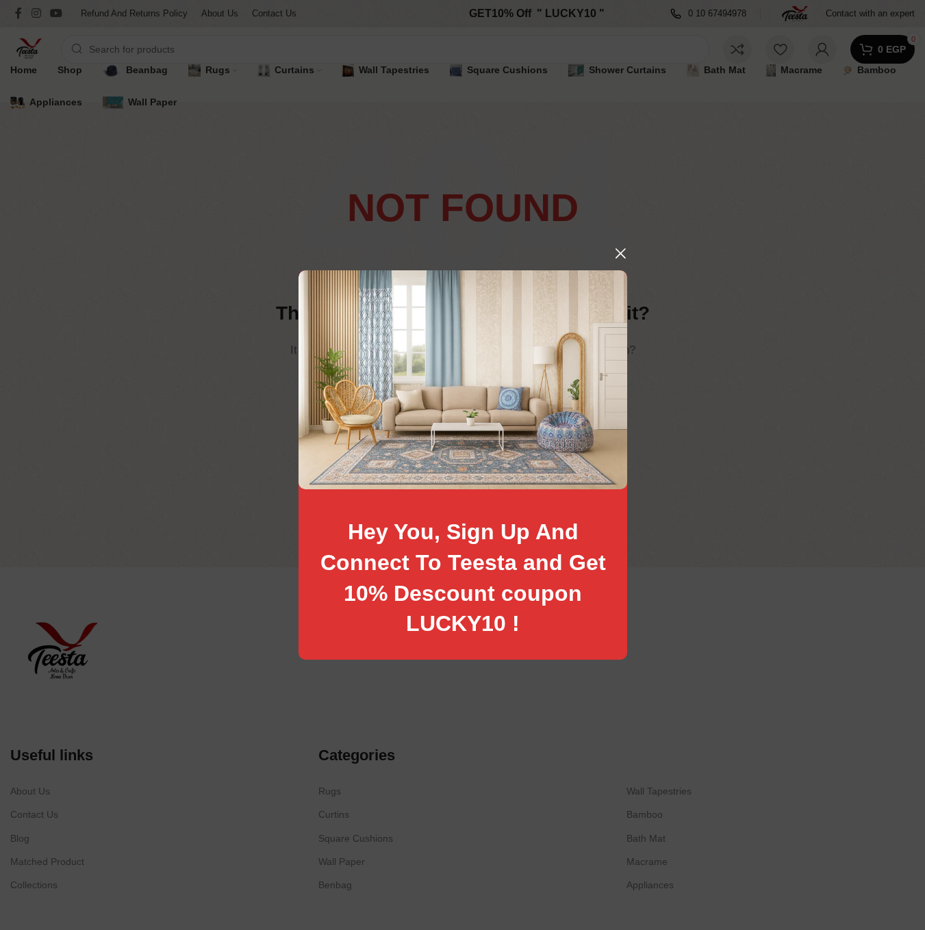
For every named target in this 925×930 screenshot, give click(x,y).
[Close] (620, 253)
